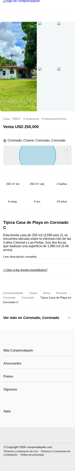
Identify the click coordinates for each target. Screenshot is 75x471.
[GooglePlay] (43, 422)
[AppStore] (16, 422)
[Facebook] (6, 399)
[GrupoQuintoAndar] (37, 435)
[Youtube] (20, 399)
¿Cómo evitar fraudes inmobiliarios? (25, 270)
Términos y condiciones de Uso (21, 451)
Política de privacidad (32, 454)
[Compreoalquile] (38, 341)
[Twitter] (26, 399)
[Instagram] (13, 399)
